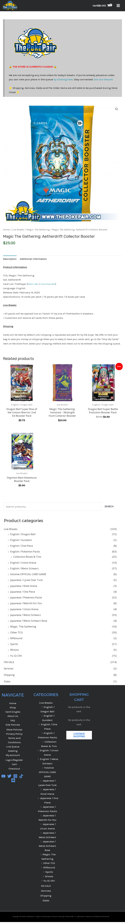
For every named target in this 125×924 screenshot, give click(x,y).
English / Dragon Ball (23, 534)
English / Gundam (21, 540)
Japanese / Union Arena (24, 609)
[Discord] (13, 780)
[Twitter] (9, 776)
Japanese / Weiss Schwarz (25, 615)
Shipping (9, 675)
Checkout (14, 768)
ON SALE (9, 662)
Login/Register (14, 759)
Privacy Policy (14, 733)
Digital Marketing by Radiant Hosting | (50, 916)
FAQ (13, 720)
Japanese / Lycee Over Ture (26, 580)
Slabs (7, 681)
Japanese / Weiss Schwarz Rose (28, 620)
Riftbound (16, 638)
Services (8, 668)
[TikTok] (21, 776)
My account (13, 755)
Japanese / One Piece (22, 591)
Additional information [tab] (33, 258)
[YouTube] (3, 776)
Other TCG (16, 632)
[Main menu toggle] (118, 5)
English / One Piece (21, 545)
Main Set (33, 283)
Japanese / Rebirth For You (26, 603)
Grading (13, 750)
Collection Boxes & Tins (27, 556)
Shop (13, 707)
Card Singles (12, 711)
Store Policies (14, 729)
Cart (14, 764)
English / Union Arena (23, 562)
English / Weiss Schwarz (24, 568)
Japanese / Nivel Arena (23, 586)
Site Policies (13, 724)
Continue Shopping (79, 735)
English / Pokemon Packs (25, 551)
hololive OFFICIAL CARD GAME (28, 574)
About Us (12, 715)
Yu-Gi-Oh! (16, 655)
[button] (116, 109)
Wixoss (14, 649)
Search (109, 506)
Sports (14, 644)
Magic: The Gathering (23, 626)
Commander (48, 283)
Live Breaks (10, 529)
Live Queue (12, 746)
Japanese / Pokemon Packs (26, 597)
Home (6, 229)
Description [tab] (10, 258)
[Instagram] (15, 776)
